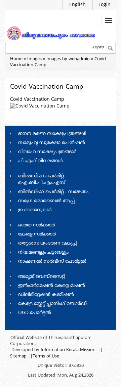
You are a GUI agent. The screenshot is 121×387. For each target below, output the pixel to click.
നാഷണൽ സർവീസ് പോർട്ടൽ (52, 261)
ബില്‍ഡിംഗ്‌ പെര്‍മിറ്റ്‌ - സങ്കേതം (53, 192)
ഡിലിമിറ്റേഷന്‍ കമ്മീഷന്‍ (46, 295)
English (77, 5)
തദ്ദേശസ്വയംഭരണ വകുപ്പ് (47, 243)
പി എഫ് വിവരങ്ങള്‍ (40, 161)
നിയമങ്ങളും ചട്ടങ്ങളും (43, 252)
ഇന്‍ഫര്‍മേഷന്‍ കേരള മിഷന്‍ (51, 286)
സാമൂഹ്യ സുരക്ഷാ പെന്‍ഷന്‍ (51, 143)
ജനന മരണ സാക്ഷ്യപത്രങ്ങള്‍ (52, 134)
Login (104, 5)
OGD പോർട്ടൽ (34, 313)
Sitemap (18, 356)
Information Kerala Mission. (68, 350)
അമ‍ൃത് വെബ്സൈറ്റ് (41, 277)
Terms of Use (46, 356)
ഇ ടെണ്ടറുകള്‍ (35, 210)
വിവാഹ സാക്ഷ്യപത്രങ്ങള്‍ (47, 152)
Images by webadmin (68, 59)
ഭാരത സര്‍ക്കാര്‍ (36, 225)
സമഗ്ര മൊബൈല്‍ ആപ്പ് (46, 201)
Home (16, 59)
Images (34, 59)
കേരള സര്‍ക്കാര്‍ (37, 234)
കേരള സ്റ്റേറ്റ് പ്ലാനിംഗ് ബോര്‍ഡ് (52, 304)
